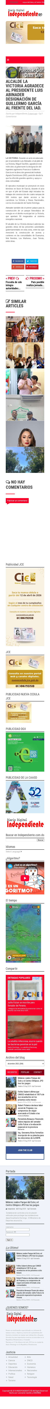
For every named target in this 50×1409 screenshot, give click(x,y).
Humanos (31, 1367)
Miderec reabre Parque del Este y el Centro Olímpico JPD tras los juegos (30, 1081)
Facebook (19, 261)
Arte (29, 1357)
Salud (10, 1377)
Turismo (12, 1380)
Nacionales (32, 1370)
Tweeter (33, 261)
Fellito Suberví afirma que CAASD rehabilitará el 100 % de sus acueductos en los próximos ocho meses (31, 1095)
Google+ (19, 267)
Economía (31, 1364)
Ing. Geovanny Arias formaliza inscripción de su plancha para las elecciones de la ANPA (31, 1135)
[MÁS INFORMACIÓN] (25, 37)
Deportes (12, 1364)
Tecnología (32, 1377)
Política (11, 1374)
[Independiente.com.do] (22, 1323)
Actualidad (13, 1357)
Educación (12, 1367)
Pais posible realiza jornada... (35, 284)
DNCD (30, 1360)
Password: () (11, 1232)
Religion (30, 1374)
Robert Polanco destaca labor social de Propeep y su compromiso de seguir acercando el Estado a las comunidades (30, 1110)
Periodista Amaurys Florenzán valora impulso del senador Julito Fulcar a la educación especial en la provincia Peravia (30, 1124)
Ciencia (11, 1360)
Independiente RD (25, 1391)
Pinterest (33, 267)
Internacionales (15, 1370)
